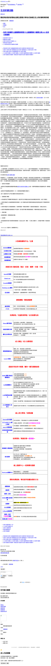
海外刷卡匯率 (39, 97)
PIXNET (15, 647)
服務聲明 (38, 647)
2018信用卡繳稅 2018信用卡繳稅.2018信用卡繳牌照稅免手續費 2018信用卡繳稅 (21, 53)
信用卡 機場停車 (7, 527)
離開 (7, 663)
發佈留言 (3, 577)
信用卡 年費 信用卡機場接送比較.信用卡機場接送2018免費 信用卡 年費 (19, 49)
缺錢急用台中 (4, 611)
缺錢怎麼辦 (3, 606)
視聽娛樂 (11, 20)
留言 (17, 560)
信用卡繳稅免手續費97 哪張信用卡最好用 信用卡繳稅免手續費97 (18, 54)
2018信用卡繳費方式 (8, 526)
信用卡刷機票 (6, 531)
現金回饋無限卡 (7, 529)
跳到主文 (3, 14)
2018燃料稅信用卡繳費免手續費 (10, 44)
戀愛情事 (11, 564)
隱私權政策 (33, 647)
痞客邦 (14, 560)
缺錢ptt (2, 604)
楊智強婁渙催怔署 (5, 552)
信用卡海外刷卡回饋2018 (23, 186)
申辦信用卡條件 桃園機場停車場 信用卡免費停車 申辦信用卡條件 (18, 48)
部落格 (4, 25)
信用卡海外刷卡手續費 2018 (9, 41)
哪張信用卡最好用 (7, 42)
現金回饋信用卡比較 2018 (6, 235)
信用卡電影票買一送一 (8, 524)
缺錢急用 (3, 609)
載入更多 (3, 569)
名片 (4, 26)
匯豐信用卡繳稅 (7, 39)
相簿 (4, 23)
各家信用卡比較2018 (8, 38)
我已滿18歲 (3, 663)
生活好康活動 (7, 10)
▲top (2, 566)
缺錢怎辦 (3, 608)
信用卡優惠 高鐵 (11, 174)
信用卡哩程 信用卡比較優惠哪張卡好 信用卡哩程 (14, 51)
